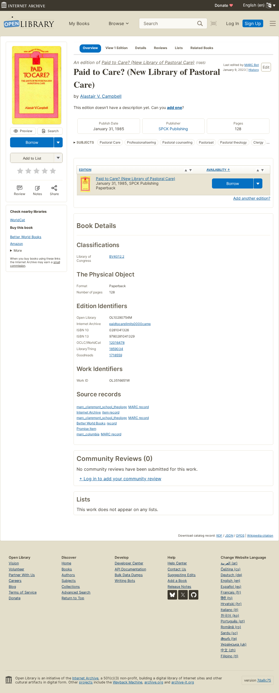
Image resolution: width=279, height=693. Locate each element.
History (253, 70)
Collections (71, 587)
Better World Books (25, 237)
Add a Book (177, 581)
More (18, 250)
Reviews (160, 48)
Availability (218, 170)
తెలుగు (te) (229, 639)
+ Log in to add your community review (120, 478)
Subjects (69, 581)
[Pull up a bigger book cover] (36, 122)
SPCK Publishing (173, 128)
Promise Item (86, 429)
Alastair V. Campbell (101, 96)
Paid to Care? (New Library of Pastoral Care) (148, 62)
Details (140, 48)
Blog (12, 587)
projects (86, 682)
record (112, 423)
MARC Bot (251, 65)
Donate (224, 5)
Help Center (177, 563)
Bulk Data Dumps (129, 575)
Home (66, 563)
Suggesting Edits (182, 575)
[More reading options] (58, 142)
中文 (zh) (228, 650)
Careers (15, 581)
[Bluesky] (172, 595)
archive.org (153, 682)
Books (67, 569)
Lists (179, 48)
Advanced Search (76, 592)
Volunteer (16, 569)
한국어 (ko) (230, 615)
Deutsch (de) (231, 575)
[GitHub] (193, 595)
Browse (116, 23)
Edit (266, 67)
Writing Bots (125, 581)
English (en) (230, 581)
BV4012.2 (116, 256)
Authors (68, 575)
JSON (229, 535)
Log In (232, 23)
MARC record (138, 407)
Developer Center (129, 563)
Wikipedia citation (260, 535)
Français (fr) (231, 592)
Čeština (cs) (231, 569)
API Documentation (130, 569)
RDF (219, 535)
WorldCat (17, 220)
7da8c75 (264, 680)
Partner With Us (22, 575)
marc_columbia (88, 434)
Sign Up (253, 23)
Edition (85, 170)
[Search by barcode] (213, 23)
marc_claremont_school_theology (102, 407)
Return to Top (73, 598)
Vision (14, 563)
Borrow (32, 142)
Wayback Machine (127, 682)
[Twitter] (183, 595)
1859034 (116, 349)
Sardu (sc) (229, 633)
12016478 (117, 343)
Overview (90, 48)
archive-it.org (182, 682)
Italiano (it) (229, 610)
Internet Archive (89, 412)
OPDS (240, 535)
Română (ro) (231, 627)
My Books (79, 23)
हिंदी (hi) (227, 598)
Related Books (201, 48)
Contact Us (177, 569)
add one (174, 107)
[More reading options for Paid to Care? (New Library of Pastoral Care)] (58, 158)
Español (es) (231, 587)
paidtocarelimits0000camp (130, 324)
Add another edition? (251, 198)
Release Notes (179, 587)
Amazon (16, 244)
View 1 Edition (116, 48)
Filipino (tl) (229, 656)
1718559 (115, 355)
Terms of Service (23, 592)
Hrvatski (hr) (231, 604)
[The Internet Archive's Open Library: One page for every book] (28, 24)
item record (110, 412)
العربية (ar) (229, 563)
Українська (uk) (234, 644)
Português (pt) (233, 621)
